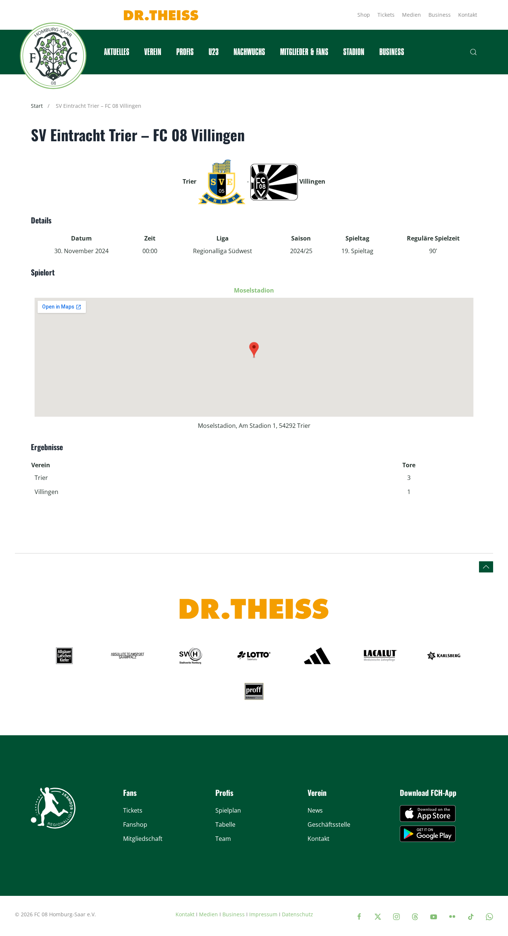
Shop (363, 14)
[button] (473, 52)
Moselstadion (254, 290)
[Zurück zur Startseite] (53, 55)
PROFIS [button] (185, 52)
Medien (411, 14)
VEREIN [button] (152, 52)
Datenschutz (297, 914)
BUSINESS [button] (391, 52)
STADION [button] (353, 52)
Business (439, 14)
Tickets (386, 14)
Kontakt (467, 14)
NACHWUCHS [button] (249, 52)
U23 (214, 52)
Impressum (263, 914)
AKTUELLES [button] (116, 52)
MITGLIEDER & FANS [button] (304, 52)
